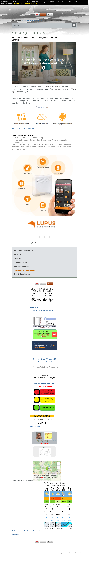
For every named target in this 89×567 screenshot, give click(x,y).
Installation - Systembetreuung (25, 250)
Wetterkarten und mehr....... (44, 310)
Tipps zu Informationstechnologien (44, 376)
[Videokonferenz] (44, 350)
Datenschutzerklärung (35, 531)
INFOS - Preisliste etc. (22, 274)
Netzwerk (17, 254)
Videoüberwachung (21, 266)
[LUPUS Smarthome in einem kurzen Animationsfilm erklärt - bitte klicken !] (44, 83)
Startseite (25, 20)
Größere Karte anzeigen (19, 531)
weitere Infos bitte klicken (23, 129)
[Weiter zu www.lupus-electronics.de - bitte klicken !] (43, 229)
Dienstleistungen (36, 20)
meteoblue (34, 307)
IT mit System (80, 553)
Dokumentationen (20, 262)
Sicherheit (17, 258)
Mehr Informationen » (29, 3)
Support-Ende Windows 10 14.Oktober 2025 (44, 360)
